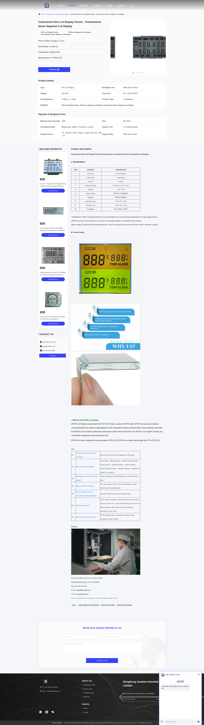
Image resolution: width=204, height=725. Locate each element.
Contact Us (97, 5)
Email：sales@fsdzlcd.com (50, 691)
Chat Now (53, 69)
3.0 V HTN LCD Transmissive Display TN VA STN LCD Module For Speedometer (52, 319)
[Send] (198, 721)
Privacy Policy (57, 723)
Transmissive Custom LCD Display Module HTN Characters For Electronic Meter (53, 230)
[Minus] (198, 674)
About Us (84, 5)
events (110, 5)
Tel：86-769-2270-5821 (49, 687)
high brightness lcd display (89, 605)
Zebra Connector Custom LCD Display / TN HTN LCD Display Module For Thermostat (53, 275)
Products (72, 5)
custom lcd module (108, 605)
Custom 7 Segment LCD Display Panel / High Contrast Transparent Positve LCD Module (53, 186)
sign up (159, 699)
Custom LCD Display (61, 14)
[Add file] (161, 721)
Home (60, 5)
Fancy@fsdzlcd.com (83, 594)
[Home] (46, 5)
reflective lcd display (124, 605)
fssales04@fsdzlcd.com (83, 590)
